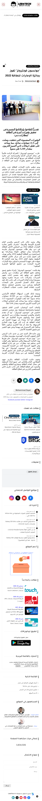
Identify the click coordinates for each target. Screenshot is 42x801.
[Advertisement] (21, 43)
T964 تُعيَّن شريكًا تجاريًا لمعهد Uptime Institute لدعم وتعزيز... (32, 430)
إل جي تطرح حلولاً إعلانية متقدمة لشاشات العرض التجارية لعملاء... (21, 531)
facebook (11, 400)
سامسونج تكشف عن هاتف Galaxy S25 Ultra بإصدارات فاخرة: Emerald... (20, 523)
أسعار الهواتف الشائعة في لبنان (27, 683)
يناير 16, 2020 (19, 619)
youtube (17, 400)
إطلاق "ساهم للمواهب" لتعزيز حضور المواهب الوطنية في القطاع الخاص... (11, 210)
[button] (31, 380)
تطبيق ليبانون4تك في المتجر (28, 689)
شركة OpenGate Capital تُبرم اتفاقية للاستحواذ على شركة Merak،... (12, 430)
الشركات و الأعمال (33, 66)
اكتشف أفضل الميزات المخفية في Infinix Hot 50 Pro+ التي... (20, 515)
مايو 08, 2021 (19, 607)
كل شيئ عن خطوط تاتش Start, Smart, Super (15, 622)
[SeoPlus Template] (33, 794)
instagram (29, 400)
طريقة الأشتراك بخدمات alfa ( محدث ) (13, 600)
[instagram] (11, 498)
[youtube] (24, 498)
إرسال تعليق (32, 472)
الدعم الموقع (33, 693)
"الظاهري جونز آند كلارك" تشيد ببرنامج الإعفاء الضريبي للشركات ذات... (32, 210)
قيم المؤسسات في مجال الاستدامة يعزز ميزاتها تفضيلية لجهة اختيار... (31, 232)
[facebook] (30, 498)
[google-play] (13, 797)
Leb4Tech (11, 794)
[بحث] (3, 4)
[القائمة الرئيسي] (38, 4)
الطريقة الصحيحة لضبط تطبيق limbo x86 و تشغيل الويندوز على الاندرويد (14, 612)
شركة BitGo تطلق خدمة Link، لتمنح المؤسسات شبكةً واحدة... (32, 451)
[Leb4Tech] (21, 4)
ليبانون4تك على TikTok (30, 686)
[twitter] (17, 498)
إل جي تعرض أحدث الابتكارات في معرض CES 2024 (12, 15)
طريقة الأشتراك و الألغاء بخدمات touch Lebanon (15, 589)
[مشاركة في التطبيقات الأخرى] (13, 380)
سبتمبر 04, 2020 (18, 586)
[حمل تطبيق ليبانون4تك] (21, 647)
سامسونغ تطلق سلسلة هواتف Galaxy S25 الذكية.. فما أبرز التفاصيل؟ (20, 539)
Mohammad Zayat (30, 81)
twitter (23, 400)
